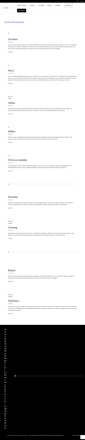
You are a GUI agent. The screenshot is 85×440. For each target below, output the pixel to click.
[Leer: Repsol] (42, 259)
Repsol (11, 270)
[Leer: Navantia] (42, 188)
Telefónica (13, 300)
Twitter (77, 1)
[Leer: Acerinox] (42, 34)
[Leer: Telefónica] (42, 296)
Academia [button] (57, 5)
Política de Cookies (39, 435)
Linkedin (82, 1)
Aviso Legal (31, 435)
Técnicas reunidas (17, 159)
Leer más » (10, 52)
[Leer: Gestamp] (42, 222)
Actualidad (41, 5)
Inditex (11, 131)
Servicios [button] (32, 5)
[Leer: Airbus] (42, 98)
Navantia (13, 196)
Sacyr (11, 70)
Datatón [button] (49, 5)
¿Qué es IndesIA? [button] (21, 5)
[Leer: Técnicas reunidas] (42, 156)
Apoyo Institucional (59, 435)
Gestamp (12, 227)
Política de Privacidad (49, 435)
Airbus (11, 102)
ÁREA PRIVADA (68, 5)
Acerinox (13, 39)
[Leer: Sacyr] (42, 66)
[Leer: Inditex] (42, 127)
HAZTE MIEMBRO (21, 10)
